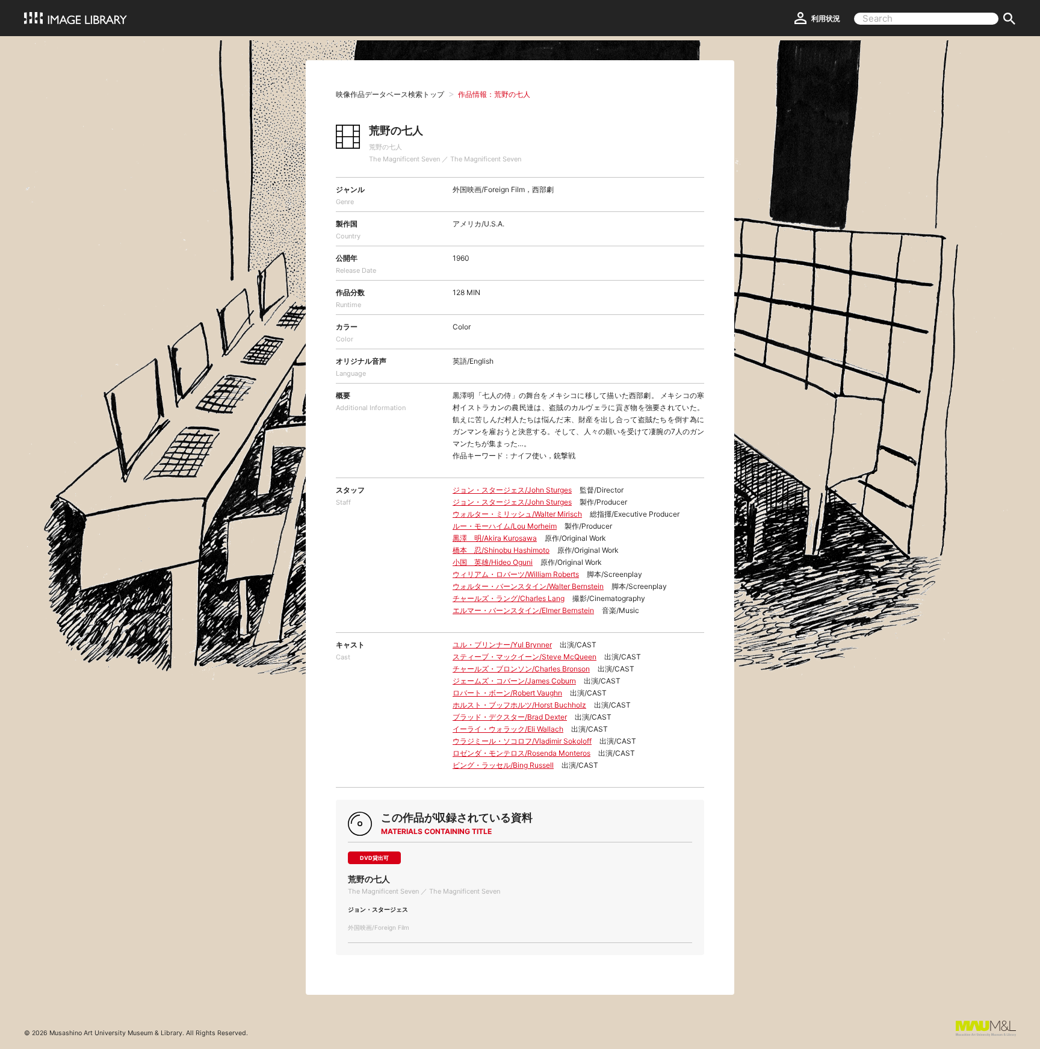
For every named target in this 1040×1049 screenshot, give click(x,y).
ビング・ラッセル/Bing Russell (503, 765)
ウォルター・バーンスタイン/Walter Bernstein (528, 586)
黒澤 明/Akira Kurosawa (495, 538)
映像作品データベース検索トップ (390, 94)
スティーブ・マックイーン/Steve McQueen (524, 656)
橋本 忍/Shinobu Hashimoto (501, 550)
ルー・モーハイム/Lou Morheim (505, 526)
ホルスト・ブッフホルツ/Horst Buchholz (519, 704)
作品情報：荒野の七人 (494, 94)
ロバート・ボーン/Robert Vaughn (507, 692)
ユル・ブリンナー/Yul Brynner (502, 644)
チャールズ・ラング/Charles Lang (509, 598)
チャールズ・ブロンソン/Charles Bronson (521, 668)
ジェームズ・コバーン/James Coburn (514, 680)
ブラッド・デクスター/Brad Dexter (510, 716)
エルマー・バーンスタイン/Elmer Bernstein (523, 610)
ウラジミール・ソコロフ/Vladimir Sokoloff (522, 741)
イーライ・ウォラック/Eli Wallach (508, 728)
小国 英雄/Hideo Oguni (493, 562)
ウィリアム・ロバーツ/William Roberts (516, 574)
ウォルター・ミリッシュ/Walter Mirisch (517, 513)
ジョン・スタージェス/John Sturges (512, 489)
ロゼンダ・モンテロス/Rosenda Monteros (521, 753)
